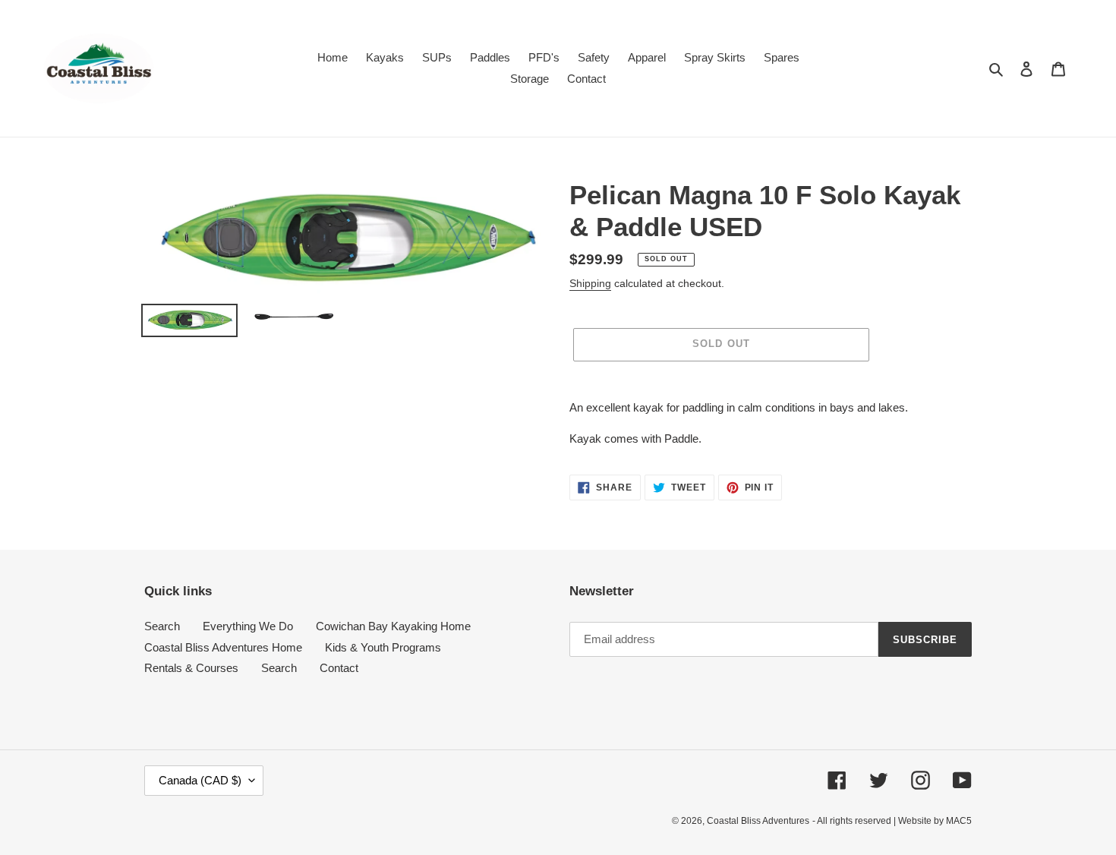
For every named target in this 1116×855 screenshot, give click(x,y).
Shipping (590, 283)
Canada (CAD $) (200, 780)
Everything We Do (248, 626)
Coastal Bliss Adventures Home (223, 647)
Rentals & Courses (191, 667)
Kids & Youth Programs (383, 647)
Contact (339, 667)
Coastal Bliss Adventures (758, 821)
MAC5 (959, 821)
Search (162, 626)
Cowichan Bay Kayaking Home (393, 626)
